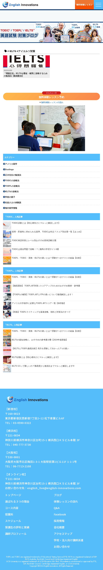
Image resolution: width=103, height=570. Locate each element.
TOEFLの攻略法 (12, 186)
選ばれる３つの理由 (17, 501)
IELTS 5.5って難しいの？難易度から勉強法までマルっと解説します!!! (43, 366)
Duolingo (9, 169)
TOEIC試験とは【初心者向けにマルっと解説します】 (36, 223)
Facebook (60, 514)
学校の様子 (10, 197)
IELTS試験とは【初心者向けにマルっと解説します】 (35, 357)
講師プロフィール (16, 534)
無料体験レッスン (84, 4)
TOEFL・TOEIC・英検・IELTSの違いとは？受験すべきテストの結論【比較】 (47, 258)
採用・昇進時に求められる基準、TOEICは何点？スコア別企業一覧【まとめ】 (47, 231)
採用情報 (59, 521)
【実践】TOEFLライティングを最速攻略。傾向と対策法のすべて (41, 312)
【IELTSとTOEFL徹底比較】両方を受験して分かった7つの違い (40, 348)
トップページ (13, 495)
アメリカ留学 (11, 164)
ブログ (58, 495)
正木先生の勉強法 (13, 175)
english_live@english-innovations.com (54, 488)
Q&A (57, 508)
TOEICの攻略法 (12, 180)
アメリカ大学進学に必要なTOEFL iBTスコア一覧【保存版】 (39, 303)
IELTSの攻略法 (12, 191)
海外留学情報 (11, 208)
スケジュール (13, 521)
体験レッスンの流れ (66, 501)
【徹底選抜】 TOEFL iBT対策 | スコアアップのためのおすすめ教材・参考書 (46, 286)
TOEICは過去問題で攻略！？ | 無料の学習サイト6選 (36, 249)
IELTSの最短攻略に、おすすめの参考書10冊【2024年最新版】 (40, 340)
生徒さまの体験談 (13, 202)
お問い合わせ (62, 546)
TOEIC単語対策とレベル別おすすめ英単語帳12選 (34, 240)
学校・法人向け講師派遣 (68, 540)
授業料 (9, 514)
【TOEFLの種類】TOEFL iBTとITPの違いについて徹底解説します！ (42, 294)
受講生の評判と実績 (17, 527)
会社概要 (59, 527)
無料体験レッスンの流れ (52, 102)
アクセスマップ (63, 534)
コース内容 (11, 508)
